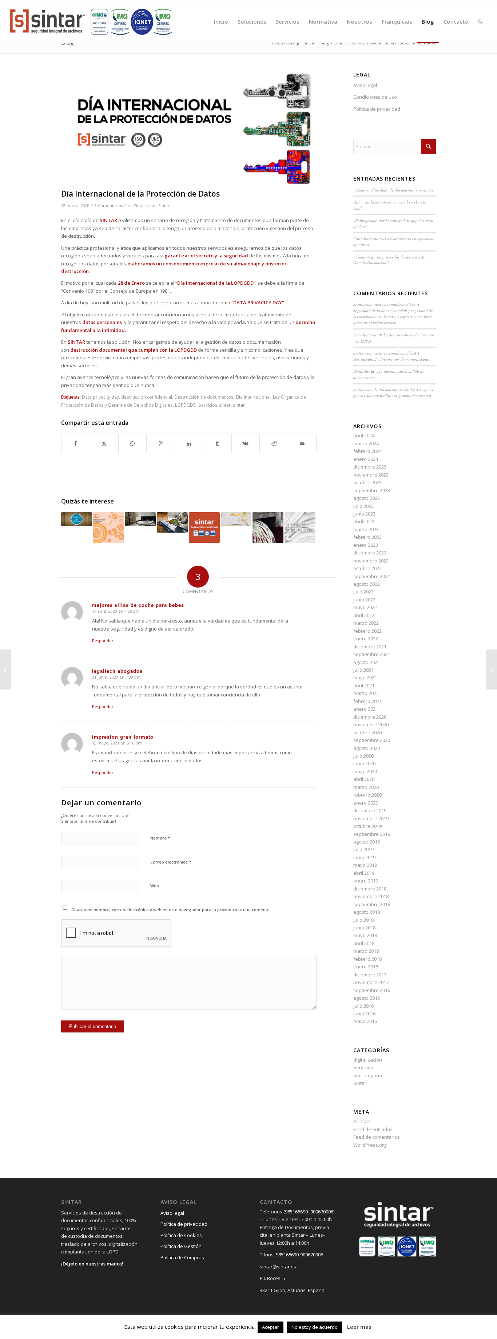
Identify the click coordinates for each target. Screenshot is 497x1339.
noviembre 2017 (371, 982)
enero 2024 (365, 459)
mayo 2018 (365, 935)
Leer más (359, 1326)
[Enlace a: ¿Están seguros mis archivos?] (300, 527)
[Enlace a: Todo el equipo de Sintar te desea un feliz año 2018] (236, 519)
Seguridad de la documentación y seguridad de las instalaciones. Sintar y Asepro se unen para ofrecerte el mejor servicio (393, 316)
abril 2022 (363, 615)
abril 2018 (363, 943)
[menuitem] (221, 21)
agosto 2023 (366, 498)
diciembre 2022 (369, 552)
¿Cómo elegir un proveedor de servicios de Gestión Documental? (389, 260)
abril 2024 (363, 435)
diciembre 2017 (369, 974)
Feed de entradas (373, 1129)
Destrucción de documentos (204, 397)
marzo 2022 (366, 623)
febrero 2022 (367, 631)
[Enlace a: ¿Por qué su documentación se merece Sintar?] (140, 519)
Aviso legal (365, 85)
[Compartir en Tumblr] (217, 443)
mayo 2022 (365, 607)
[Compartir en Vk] (246, 443)
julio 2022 (363, 591)
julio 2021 (363, 670)
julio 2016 (363, 1006)
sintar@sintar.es (278, 1266)
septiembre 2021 (371, 654)
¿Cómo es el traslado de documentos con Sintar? (394, 190)
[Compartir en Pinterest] (161, 443)
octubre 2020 (367, 732)
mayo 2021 (365, 677)
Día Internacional (253, 397)
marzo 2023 (366, 529)
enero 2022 (365, 638)
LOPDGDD (185, 405)
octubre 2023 (367, 482)
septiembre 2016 (371, 990)
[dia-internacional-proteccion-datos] (189, 129)
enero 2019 (365, 880)
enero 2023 (365, 545)
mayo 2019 (365, 865)
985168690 (296, 1211)
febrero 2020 (367, 794)
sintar (239, 405)
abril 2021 (363, 685)
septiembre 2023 (371, 490)
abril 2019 (363, 873)
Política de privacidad (376, 109)
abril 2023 (363, 521)
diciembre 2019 (369, 810)
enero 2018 (365, 966)
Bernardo (361, 371)
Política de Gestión (181, 1246)
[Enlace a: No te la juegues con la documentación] (172, 522)
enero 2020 (365, 802)
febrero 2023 (367, 537)
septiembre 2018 (371, 904)
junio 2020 (364, 763)
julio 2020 (363, 756)
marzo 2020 (366, 787)
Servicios (363, 1067)
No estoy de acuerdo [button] (314, 1327)
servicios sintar (215, 405)
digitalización (367, 1059)
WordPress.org (369, 1145)
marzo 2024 (366, 443)
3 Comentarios (109, 205)
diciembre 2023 (369, 466)
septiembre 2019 (371, 834)
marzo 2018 (366, 951)
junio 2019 (364, 857)
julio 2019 (363, 849)
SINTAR (76, 342)
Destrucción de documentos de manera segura (392, 359)
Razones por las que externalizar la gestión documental (393, 393)
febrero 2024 (367, 451)
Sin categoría (367, 1075)
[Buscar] (480, 21)
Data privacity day (100, 397)
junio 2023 (364, 513)
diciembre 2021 (369, 646)
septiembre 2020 (371, 740)
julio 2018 (363, 920)
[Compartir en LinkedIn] (189, 443)
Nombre (160, 837)
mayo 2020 (365, 771)
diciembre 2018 (369, 888)
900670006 (321, 1211)
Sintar (139, 205)
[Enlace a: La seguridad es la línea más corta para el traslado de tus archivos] (76, 519)
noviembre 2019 (371, 818)
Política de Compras (182, 1257)
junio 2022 (364, 599)
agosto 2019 (366, 841)
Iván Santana (364, 334)
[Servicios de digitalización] (491, 669)
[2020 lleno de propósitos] (5, 669)
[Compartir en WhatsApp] (133, 443)
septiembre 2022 (371, 576)
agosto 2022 (366, 584)
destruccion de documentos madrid (382, 389)
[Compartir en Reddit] (274, 443)
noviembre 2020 (371, 724)
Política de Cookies (181, 1235)
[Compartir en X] (104, 443)
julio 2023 (363, 506)
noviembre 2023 (371, 474)
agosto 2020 (366, 748)
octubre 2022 (367, 568)
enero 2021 (365, 709)
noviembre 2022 (371, 560)
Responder (103, 640)
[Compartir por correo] (302, 443)
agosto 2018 (366, 912)
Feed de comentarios (376, 1137)
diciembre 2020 (369, 717)
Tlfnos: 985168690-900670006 (291, 1254)
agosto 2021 (366, 662)
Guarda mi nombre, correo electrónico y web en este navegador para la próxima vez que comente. (171, 909)
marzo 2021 (366, 693)
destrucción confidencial (146, 397)
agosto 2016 (366, 998)
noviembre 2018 (371, 896)
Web (154, 885)
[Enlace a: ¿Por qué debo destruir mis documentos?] (268, 527)
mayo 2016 (365, 1021)
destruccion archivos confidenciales (383, 304)
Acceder (362, 1121)
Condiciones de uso (375, 97)
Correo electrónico (170, 861)
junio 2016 (364, 1013)
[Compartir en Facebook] (75, 443)
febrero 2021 (367, 701)
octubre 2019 (367, 826)
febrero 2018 (367, 959)
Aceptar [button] (270, 1327)
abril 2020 (363, 779)
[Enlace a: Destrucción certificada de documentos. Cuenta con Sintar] (204, 527)
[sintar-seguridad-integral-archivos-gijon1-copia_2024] (91, 21)
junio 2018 (364, 927)
